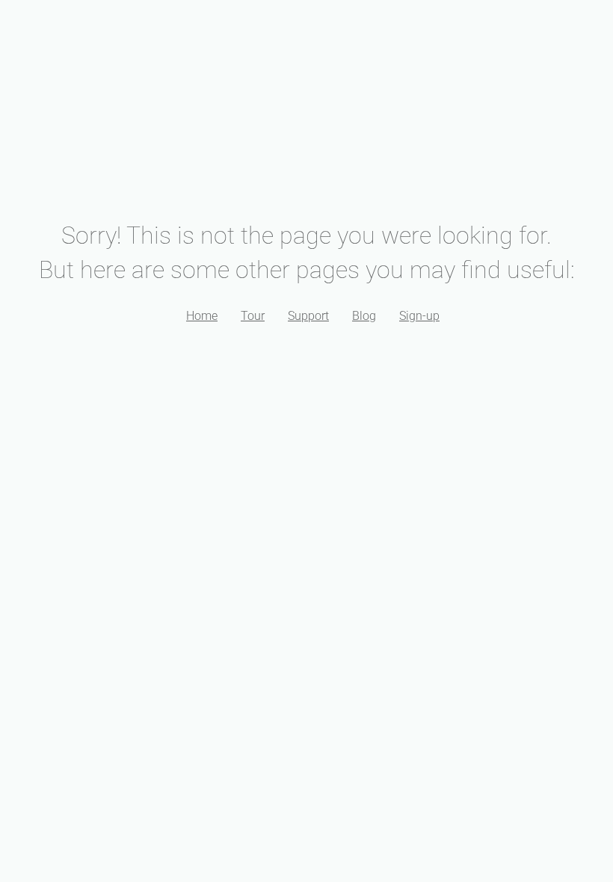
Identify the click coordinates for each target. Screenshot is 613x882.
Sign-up (419, 316)
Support (308, 316)
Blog (364, 316)
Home (202, 316)
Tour (253, 316)
